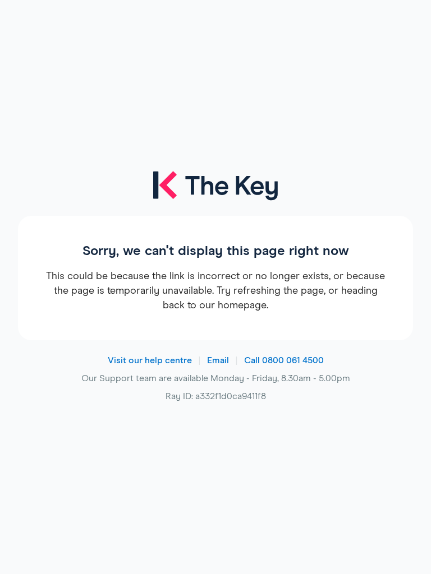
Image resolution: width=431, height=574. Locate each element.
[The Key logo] (215, 193)
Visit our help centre (150, 360)
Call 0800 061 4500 (284, 360)
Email (218, 360)
